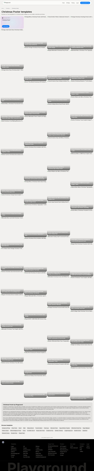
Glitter (24, 428)
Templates (8, 8)
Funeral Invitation (38, 428)
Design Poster (22, 433)
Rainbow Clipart (5, 430)
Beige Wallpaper (86, 428)
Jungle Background (69, 430)
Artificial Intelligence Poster (15, 430)
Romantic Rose (14, 433)
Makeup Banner (30, 428)
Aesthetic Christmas (59, 430)
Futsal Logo (46, 428)
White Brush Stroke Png (76, 428)
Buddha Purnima (77, 430)
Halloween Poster (54, 428)
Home (3, 8)
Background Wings (6, 428)
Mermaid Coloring (5, 433)
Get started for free (85, 2)
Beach (20, 428)
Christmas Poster (15, 8)
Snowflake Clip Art (31, 430)
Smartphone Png (49, 430)
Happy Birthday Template (64, 428)
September (85, 430)
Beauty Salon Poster (40, 430)
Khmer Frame (14, 428)
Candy (24, 430)
